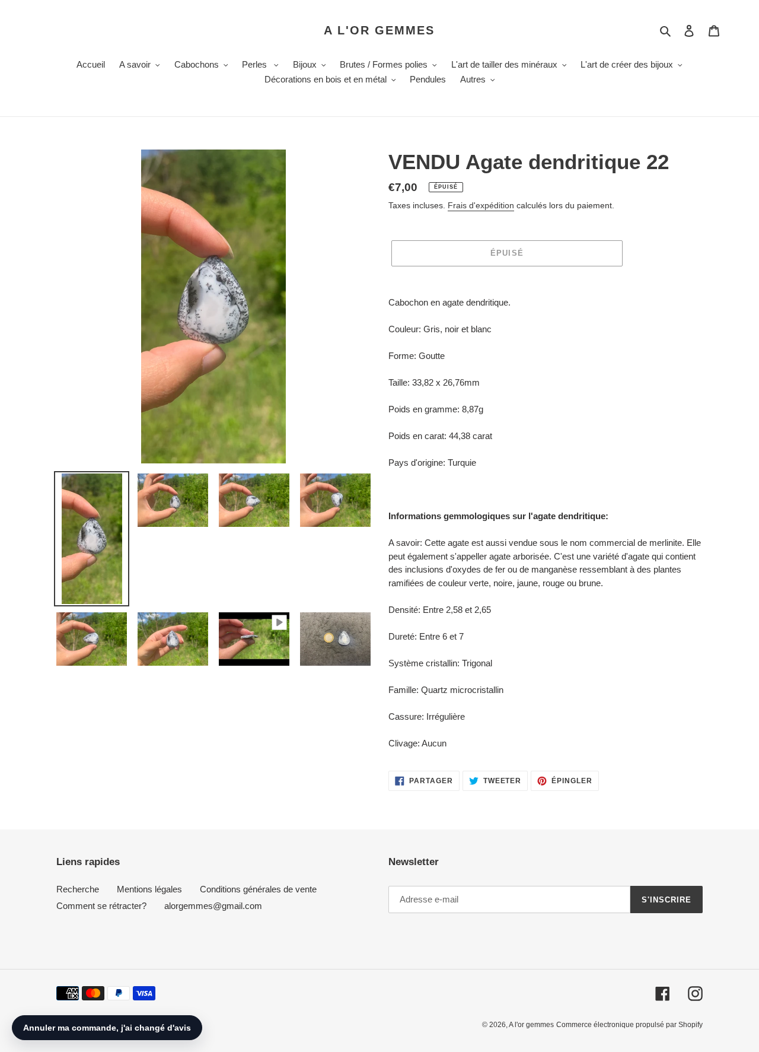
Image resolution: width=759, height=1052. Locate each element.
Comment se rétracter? (101, 906)
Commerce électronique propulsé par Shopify (629, 1025)
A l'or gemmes (379, 30)
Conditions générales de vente (258, 889)
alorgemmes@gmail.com (213, 906)
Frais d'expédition (481, 205)
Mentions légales (149, 889)
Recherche (77, 889)
